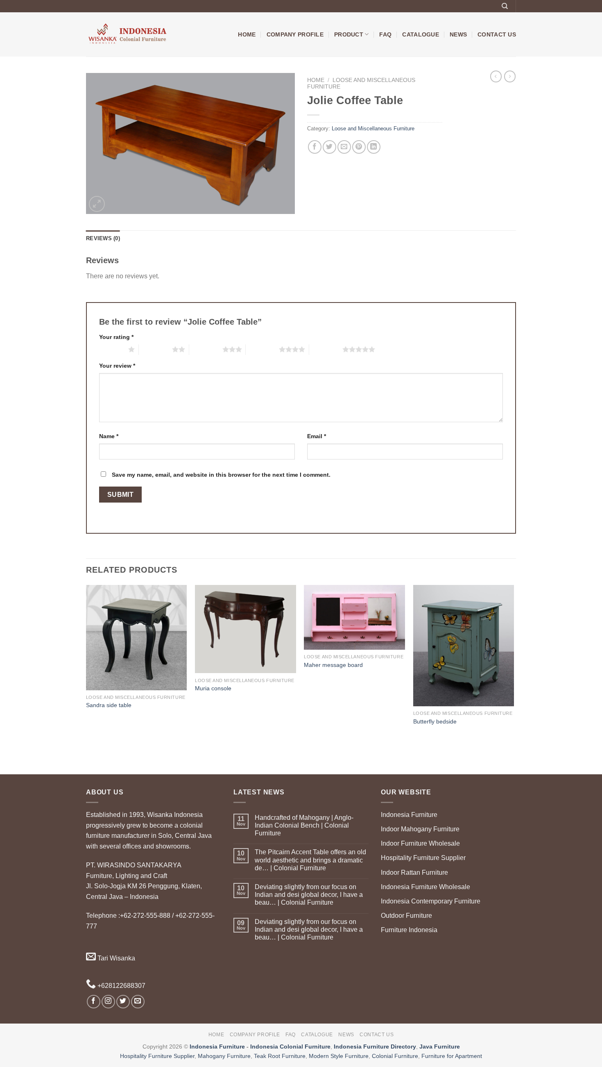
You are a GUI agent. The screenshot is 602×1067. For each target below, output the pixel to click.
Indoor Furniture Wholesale (420, 843)
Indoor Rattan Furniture (414, 872)
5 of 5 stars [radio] (325, 349)
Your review (117, 365)
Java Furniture (439, 1046)
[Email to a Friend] (344, 147)
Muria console (213, 688)
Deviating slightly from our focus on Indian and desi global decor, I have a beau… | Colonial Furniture (309, 894)
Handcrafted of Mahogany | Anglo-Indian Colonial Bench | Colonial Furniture (304, 825)
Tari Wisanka (115, 958)
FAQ (385, 34)
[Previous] (86, 679)
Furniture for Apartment (451, 1056)
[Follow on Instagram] (108, 1001)
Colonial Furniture (395, 1056)
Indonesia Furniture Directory (375, 1046)
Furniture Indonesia (409, 929)
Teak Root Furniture (280, 1056)
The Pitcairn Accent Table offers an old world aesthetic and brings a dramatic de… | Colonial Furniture (310, 860)
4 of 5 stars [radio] (262, 349)
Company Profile (295, 34)
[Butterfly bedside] (463, 645)
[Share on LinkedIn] (373, 147)
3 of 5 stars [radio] (205, 349)
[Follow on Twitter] (123, 1001)
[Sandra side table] (136, 637)
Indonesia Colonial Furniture (290, 1046)
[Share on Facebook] (314, 147)
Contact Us (497, 34)
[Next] (513, 679)
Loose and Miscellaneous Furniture (373, 128)
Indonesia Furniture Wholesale (425, 886)
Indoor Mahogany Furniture (420, 829)
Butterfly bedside (435, 721)
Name (108, 436)
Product (348, 34)
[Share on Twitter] (329, 147)
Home (247, 34)
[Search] (505, 6)
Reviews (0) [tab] (103, 238)
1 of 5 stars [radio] (111, 349)
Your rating (116, 337)
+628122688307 (120, 985)
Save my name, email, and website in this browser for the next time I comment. (221, 474)
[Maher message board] (354, 617)
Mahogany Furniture (224, 1056)
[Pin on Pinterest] (359, 147)
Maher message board (333, 665)
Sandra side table (108, 705)
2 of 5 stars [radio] (155, 349)
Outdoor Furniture (406, 915)
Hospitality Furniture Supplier (423, 857)
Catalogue (420, 34)
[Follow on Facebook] (93, 1001)
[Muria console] (245, 629)
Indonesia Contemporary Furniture (430, 901)
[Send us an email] (138, 1001)
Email (316, 436)
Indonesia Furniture (409, 814)
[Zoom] (97, 204)
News (458, 34)
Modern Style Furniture (339, 1056)
